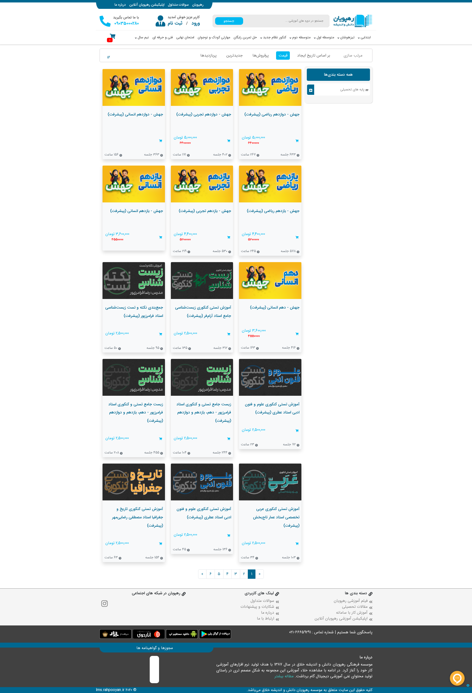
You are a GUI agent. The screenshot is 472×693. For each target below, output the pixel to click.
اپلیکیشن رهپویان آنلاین (146, 4)
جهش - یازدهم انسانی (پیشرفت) (136, 211)
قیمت (283, 55)
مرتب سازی (353, 55)
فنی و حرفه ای (162, 37)
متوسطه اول (325, 37)
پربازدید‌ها (208, 55)
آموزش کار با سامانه (352, 612)
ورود (196, 23)
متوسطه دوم (300, 37)
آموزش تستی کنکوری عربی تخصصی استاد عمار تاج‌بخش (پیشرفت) (276, 517)
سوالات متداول (178, 4)
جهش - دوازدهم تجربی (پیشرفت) (203, 114)
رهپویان (198, 4)
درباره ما (120, 4)
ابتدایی (365, 37)
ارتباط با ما (265, 618)
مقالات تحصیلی (355, 607)
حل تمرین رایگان (245, 37)
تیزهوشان (346, 37)
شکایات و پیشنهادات (257, 607)
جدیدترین (234, 55)
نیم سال (143, 37)
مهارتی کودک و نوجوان (214, 37)
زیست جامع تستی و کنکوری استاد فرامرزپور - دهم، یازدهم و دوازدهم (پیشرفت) (204, 412)
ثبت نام (175, 23)
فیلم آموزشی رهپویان (351, 601)
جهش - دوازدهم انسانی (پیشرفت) (135, 114)
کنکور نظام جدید (274, 37)
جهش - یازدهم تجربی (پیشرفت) (205, 211)
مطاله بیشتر (284, 676)
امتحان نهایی (185, 37)
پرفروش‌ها (260, 55)
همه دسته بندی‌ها (338, 74)
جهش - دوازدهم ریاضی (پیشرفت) (271, 114)
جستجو (229, 21)
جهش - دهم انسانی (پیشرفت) (274, 307)
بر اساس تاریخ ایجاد (313, 55)
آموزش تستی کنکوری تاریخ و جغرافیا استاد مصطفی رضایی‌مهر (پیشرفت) (137, 517)
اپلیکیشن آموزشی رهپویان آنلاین (341, 618)
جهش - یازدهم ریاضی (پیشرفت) (273, 211)
